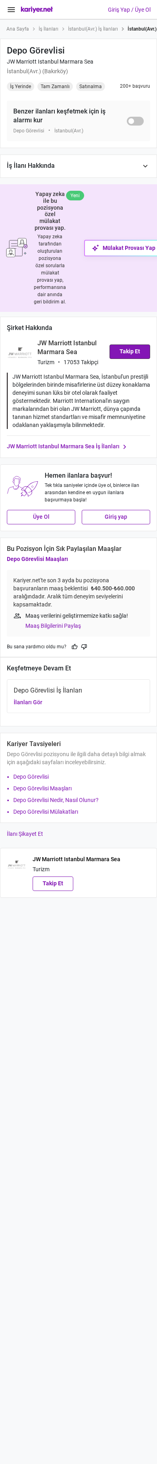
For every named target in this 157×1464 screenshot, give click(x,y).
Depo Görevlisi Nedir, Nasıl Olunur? (56, 800)
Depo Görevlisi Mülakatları (45, 811)
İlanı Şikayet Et (25, 834)
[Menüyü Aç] (11, 9)
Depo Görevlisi (31, 776)
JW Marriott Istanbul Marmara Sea (50, 61)
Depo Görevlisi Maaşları (37, 559)
